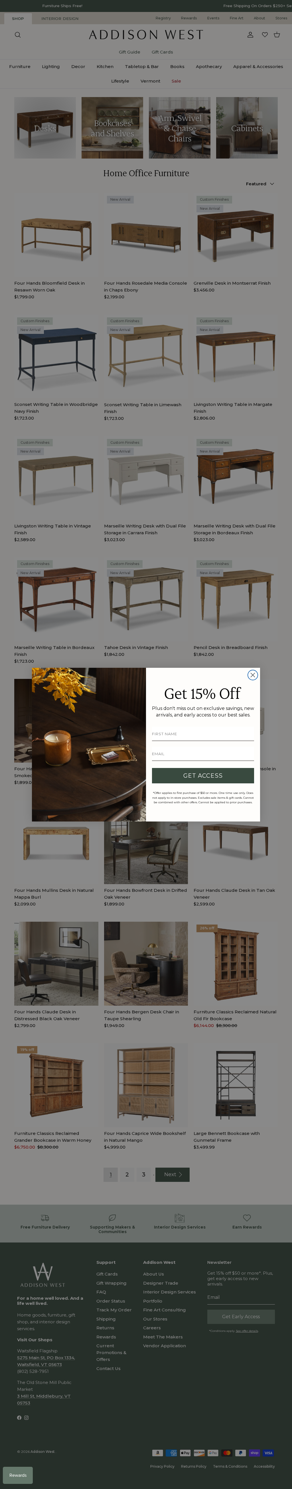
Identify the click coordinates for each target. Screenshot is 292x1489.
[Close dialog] (253, 675)
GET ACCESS (203, 775)
